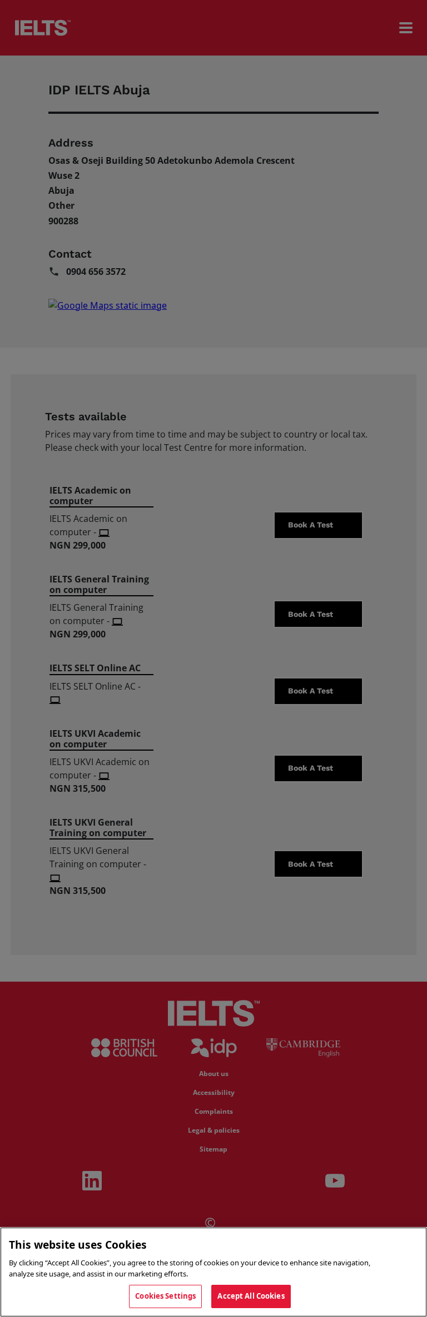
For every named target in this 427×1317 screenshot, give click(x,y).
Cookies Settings (165, 1296)
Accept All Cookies (250, 1296)
